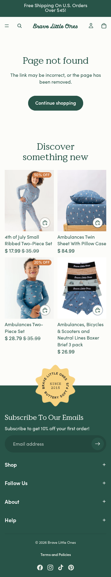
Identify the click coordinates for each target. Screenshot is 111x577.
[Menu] (7, 26)
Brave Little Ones (62, 542)
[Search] (19, 25)
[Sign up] (97, 444)
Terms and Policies (56, 554)
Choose (102, 310)
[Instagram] (50, 567)
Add (102, 222)
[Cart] (103, 25)
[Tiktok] (60, 567)
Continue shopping (55, 102)
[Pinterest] (71, 567)
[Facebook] (40, 567)
